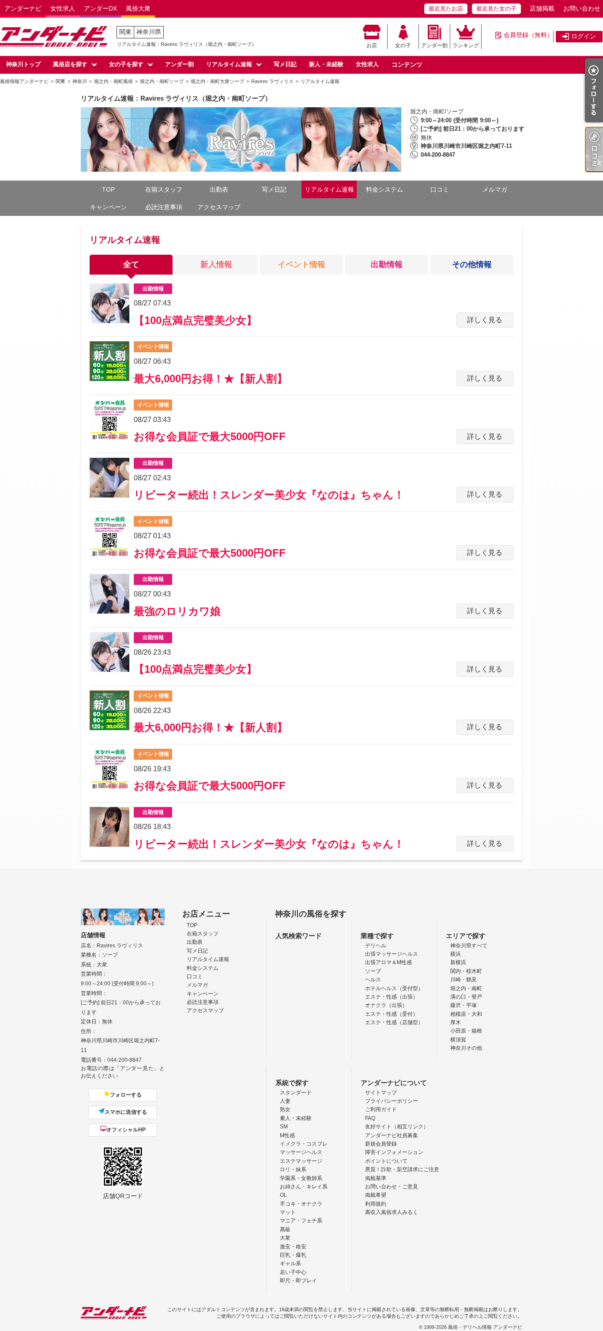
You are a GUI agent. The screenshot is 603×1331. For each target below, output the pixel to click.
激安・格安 (293, 1247)
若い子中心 (293, 1272)
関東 (125, 31)
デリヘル (375, 946)
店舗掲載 (542, 8)
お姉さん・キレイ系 (304, 1187)
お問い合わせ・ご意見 (391, 1187)
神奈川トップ (23, 64)
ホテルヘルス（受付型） (394, 988)
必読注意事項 (163, 207)
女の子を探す (126, 64)
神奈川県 (148, 31)
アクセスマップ (219, 207)
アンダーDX (100, 8)
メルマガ (494, 189)
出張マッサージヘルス (391, 954)
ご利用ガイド (381, 1109)
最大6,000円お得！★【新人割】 (210, 379)
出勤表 (219, 189)
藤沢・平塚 (463, 1005)
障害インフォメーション (394, 1152)
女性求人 (62, 8)
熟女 (285, 1109)
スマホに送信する (126, 1112)
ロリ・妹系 (293, 1169)
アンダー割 (434, 45)
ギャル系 (290, 1263)
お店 (371, 45)
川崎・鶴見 (463, 980)
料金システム (384, 189)
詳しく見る (484, 320)
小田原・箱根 (466, 1031)
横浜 (455, 954)
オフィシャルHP (126, 1130)
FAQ (370, 1118)
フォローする (126, 1095)
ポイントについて (386, 1161)
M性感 (287, 1135)
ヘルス (373, 980)
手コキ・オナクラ (301, 1204)
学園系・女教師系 (301, 1178)
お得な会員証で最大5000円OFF (210, 436)
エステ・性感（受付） (391, 1014)
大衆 (285, 1238)
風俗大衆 (138, 8)
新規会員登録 (381, 1144)
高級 (285, 1229)
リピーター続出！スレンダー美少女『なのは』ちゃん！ (269, 495)
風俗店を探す (70, 64)
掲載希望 (375, 1195)
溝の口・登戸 (466, 997)
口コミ (439, 189)
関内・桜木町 (466, 971)
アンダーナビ (22, 8)
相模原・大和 (466, 1014)
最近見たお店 (446, 8)
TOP (108, 189)
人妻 (285, 1101)
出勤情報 (387, 264)
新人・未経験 (326, 64)
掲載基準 (375, 1178)
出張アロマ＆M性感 (388, 962)
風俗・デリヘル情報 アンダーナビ (485, 1327)
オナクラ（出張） (386, 1005)
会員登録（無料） (528, 34)
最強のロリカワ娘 (177, 611)
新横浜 (458, 962)
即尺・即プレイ (298, 1281)
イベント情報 (301, 264)
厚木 (455, 1022)
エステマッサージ (301, 1161)
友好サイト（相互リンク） (397, 1127)
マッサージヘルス (301, 1152)
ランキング (465, 45)
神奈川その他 (466, 1048)
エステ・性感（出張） (391, 997)
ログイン (583, 36)
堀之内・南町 (466, 988)
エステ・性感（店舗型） (394, 1022)
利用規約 (375, 1204)
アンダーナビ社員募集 (391, 1135)
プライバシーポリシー (391, 1101)
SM (284, 1127)
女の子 (403, 45)
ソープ (373, 971)
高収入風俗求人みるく (391, 1212)
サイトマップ (381, 1093)
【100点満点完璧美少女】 (195, 320)
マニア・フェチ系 (301, 1221)
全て (131, 264)
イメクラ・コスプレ (304, 1144)
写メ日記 (285, 64)
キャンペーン (108, 207)
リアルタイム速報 (229, 64)
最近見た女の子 (496, 8)
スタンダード (296, 1093)
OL (283, 1195)
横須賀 (458, 1040)
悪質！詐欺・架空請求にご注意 (402, 1169)
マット (288, 1212)
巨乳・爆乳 (293, 1255)
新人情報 (216, 264)
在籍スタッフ (163, 189)
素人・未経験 (296, 1118)
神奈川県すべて (468, 946)
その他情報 (472, 264)
